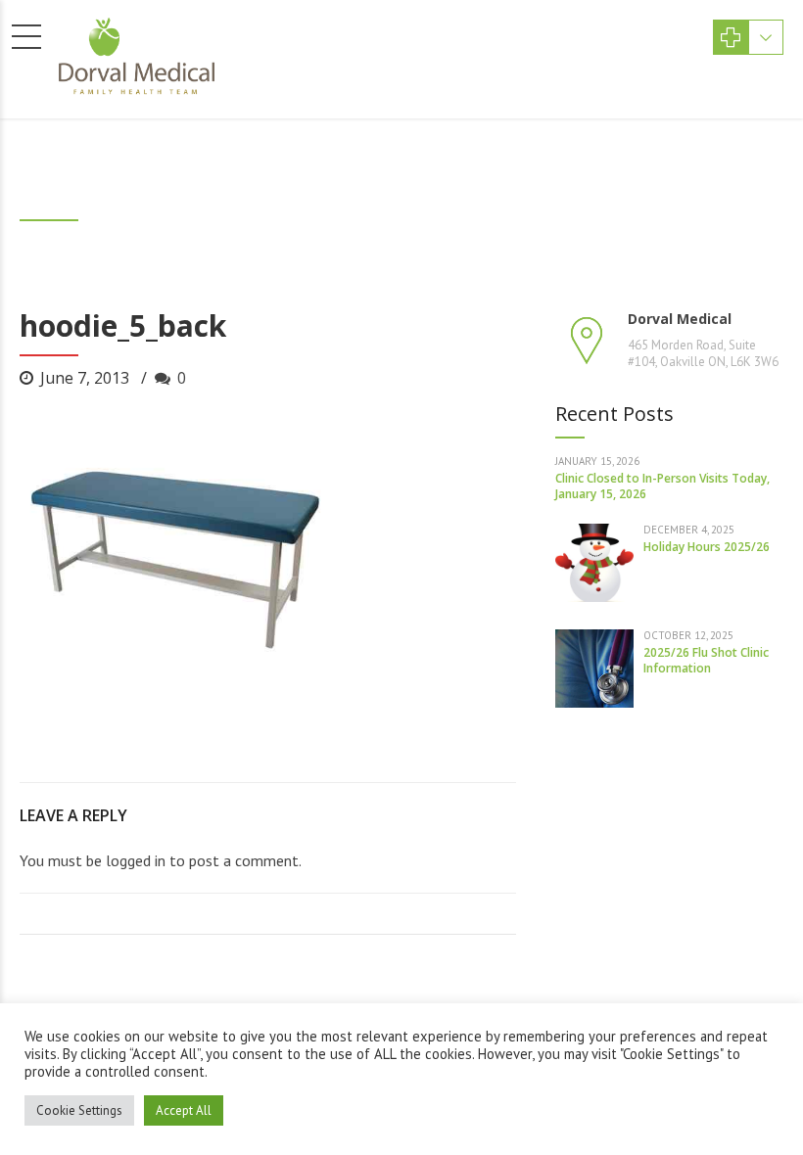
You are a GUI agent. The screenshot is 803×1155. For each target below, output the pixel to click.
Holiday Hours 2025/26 (706, 546)
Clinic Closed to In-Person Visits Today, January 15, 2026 (662, 486)
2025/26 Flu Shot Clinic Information (706, 660)
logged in (135, 860)
